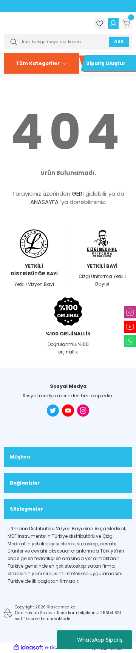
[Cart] (127, 23)
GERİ (78, 194)
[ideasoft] (28, 647)
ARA (119, 42)
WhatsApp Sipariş (99, 640)
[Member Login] (113, 23)
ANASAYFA (44, 202)
